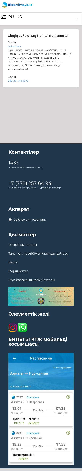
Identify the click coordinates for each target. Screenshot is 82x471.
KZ (3, 17)
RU (11, 17)
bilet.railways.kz (18, 80)
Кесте (13, 262)
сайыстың (15, 46)
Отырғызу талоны (22, 244)
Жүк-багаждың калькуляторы (31, 280)
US (19, 17)
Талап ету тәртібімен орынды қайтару (38, 253)
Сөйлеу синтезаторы (30, 219)
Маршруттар (18, 271)
